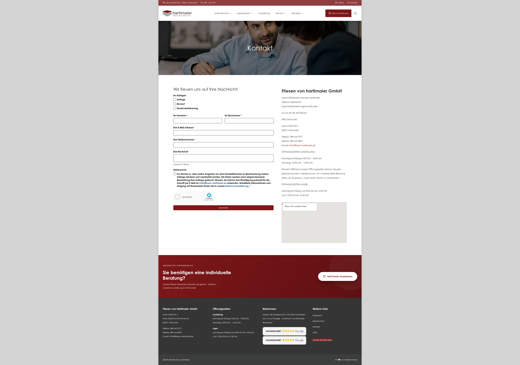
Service (279, 13)
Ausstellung (264, 13)
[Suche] (355, 13)
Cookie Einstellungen (322, 340)
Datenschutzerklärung (236, 186)
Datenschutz (179, 169)
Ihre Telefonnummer (184, 139)
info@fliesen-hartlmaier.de (213, 183)
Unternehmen (221, 13)
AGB (315, 332)
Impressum (317, 315)
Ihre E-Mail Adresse (184, 127)
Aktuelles (295, 13)
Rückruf (181, 104)
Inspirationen (243, 13)
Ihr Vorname (180, 115)
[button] (284, 331)
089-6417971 (296, 136)
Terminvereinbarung (187, 108)
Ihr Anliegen (179, 95)
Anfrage (181, 99)
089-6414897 (296, 141)
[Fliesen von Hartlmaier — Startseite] (177, 13)
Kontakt (316, 327)
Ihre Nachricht (180, 151)
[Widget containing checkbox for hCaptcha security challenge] (193, 197)
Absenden (223, 208)
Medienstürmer (351, 360)
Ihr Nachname (233, 115)
